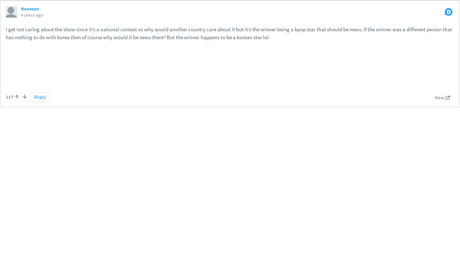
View (440, 98)
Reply (40, 97)
